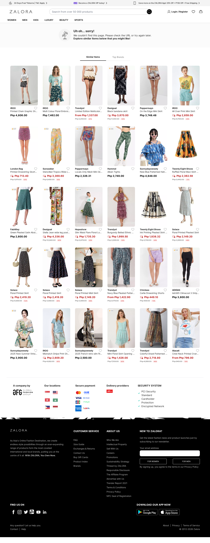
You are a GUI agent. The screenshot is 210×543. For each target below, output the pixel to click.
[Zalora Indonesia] (55, 407)
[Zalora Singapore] (47, 393)
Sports (78, 20)
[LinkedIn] (45, 512)
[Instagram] (19, 512)
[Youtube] (38, 512)
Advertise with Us (115, 478)
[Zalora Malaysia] (55, 393)
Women (11, 20)
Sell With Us (112, 448)
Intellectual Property (117, 444)
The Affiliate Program (117, 474)
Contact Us (79, 452)
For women (153, 461)
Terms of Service (191, 525)
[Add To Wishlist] (36, 108)
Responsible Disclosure (118, 470)
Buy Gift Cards (80, 457)
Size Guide (78, 444)
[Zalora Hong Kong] (47, 400)
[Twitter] (26, 512)
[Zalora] (20, 11)
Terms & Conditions (116, 487)
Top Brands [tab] (118, 57)
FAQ (75, 440)
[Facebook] (13, 512)
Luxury (49, 20)
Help (23, 529)
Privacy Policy (114, 491)
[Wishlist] (193, 12)
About (166, 525)
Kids (35, 20)
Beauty (63, 20)
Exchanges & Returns (84, 448)
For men (186, 461)
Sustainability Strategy (118, 461)
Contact (14, 529)
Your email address (149, 448)
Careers (110, 452)
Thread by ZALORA (116, 465)
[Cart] (201, 12)
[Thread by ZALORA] (32, 512)
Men (24, 20)
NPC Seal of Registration (119, 496)
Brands (77, 465)
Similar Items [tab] (93, 57)
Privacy (176, 525)
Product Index (80, 461)
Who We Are (113, 440)
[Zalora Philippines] (47, 407)
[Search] (149, 11)
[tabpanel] (105, 215)
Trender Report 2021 (117, 483)
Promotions (112, 457)
